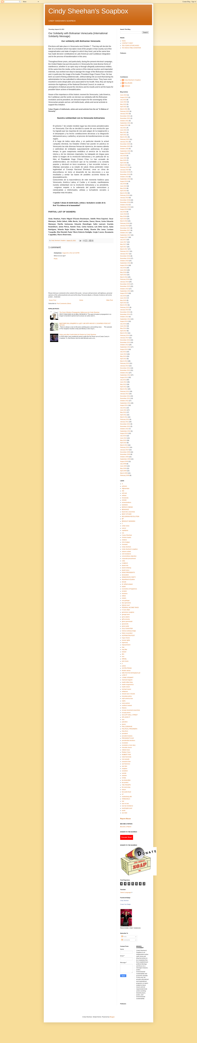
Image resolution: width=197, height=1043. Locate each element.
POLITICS (125, 731)
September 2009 (125, 459)
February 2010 (124, 447)
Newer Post (52, 300)
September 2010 (125, 431)
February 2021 (124, 139)
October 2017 (124, 232)
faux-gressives (126, 603)
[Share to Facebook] (90, 240)
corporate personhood (129, 558)
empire (124, 598)
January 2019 (124, 197)
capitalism (125, 530)
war (123, 801)
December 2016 (125, 256)
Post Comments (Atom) (64, 303)
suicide (124, 773)
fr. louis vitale (126, 610)
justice (124, 666)
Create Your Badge (125, 904)
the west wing (126, 787)
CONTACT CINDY (127, 43)
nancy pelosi (126, 703)
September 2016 (125, 263)
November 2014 (125, 314)
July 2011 (123, 408)
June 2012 (123, 382)
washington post (127, 808)
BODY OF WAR (126, 514)
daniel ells (125, 565)
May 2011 (123, 412)
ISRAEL (124, 659)
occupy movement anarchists (131, 710)
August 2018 (124, 209)
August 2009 (124, 461)
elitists (124, 596)
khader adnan (126, 670)
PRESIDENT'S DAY (128, 738)
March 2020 (124, 165)
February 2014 (124, 335)
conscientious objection (129, 556)
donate (124, 582)
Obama (124, 708)
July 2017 (123, 239)
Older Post (109, 300)
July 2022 (123, 99)
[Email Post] (80, 240)
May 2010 (123, 440)
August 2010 (124, 433)
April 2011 (123, 415)
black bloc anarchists (128, 512)
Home (81, 300)
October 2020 (124, 148)
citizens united (126, 551)
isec (123, 656)
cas (123, 533)
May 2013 (123, 356)
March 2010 (124, 445)
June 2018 (123, 214)
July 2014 (123, 324)
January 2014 (124, 338)
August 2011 (124, 405)
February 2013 (124, 363)
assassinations (126, 502)
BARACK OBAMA (127, 507)
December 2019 (125, 172)
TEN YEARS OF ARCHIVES (130, 45)
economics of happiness (129, 589)
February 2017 (124, 251)
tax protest (125, 782)
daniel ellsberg (126, 568)
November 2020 (125, 146)
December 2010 (125, 424)
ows (123, 719)
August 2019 (124, 181)
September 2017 (125, 235)
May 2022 (123, 104)
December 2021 (125, 116)
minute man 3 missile (128, 694)
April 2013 (123, 358)
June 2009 (123, 466)
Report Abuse (125, 818)
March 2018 (124, 221)
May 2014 (123, 328)
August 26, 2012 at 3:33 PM (70, 253)
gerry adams (126, 617)
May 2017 (123, 244)
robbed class (126, 750)
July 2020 (123, 155)
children (124, 540)
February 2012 (124, 391)
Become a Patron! (125, 826)
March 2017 (124, 249)
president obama (127, 736)
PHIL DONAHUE (127, 726)
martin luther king (127, 682)
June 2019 (123, 186)
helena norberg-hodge (129, 631)
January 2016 (124, 282)
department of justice (128, 579)
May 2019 (123, 188)
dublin (124, 586)
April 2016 (123, 274)
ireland (124, 652)
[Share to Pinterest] (92, 240)
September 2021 (125, 123)
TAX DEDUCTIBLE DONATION (131, 48)
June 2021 (123, 130)
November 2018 (125, 202)
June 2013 (123, 354)
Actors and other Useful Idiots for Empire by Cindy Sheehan (77, 334)
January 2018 (124, 226)
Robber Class (126, 752)
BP (123, 519)
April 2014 (123, 331)
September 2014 (125, 319)
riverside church (127, 747)
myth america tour (127, 698)
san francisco (126, 764)
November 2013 (125, 342)
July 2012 (123, 380)
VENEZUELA (126, 799)
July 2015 (123, 296)
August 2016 (124, 265)
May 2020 (123, 160)
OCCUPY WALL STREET (130, 715)
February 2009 (124, 475)
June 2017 (123, 242)
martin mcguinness (128, 684)
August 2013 (124, 349)
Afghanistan (125, 488)
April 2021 (123, 135)
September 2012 (125, 375)
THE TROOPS (126, 785)
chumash (125, 544)
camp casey (125, 526)
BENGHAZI (125, 509)
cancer (124, 528)
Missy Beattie (128, 83)
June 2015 (123, 298)
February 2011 (124, 419)
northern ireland (127, 705)
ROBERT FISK (126, 754)
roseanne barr (126, 761)
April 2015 (123, 303)
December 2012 (125, 368)
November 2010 (125, 426)
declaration (125, 575)
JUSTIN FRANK (127, 668)
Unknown (127, 86)
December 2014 (125, 312)
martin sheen (126, 687)
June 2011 (123, 410)
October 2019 (124, 177)
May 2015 (123, 300)
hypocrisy (125, 642)
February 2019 (124, 195)
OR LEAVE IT (126, 717)
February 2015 (124, 307)
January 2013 (124, 366)
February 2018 (124, 223)
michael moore (126, 689)
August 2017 (124, 237)
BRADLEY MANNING (128, 521)
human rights (126, 640)
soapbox (124, 768)
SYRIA (124, 778)
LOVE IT (124, 675)
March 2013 (124, 361)
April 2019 (123, 190)
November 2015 (125, 286)
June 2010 (123, 438)
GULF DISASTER (127, 628)
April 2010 (123, 443)
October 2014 (124, 316)
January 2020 (124, 170)
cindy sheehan (126, 547)
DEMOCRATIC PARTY (129, 577)
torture (124, 789)
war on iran (125, 803)
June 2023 (123, 95)
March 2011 (123, 417)
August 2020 (124, 153)
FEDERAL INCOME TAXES (130, 607)
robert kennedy (126, 757)
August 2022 (124, 97)
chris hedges (126, 542)
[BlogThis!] (86, 240)
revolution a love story (128, 745)
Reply (55, 258)
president (125, 733)
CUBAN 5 (125, 563)
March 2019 (124, 193)
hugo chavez (126, 638)
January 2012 (124, 394)
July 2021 (123, 128)
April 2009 (123, 471)
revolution (125, 743)
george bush (126, 614)
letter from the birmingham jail (131, 673)
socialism (125, 771)
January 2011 (124, 422)
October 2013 (124, 345)
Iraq (123, 647)
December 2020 (125, 144)
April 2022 (123, 106)
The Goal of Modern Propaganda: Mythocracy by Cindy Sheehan (79, 312)
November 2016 (125, 258)
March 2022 (124, 109)
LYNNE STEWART (127, 677)
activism (124, 486)
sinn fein (124, 766)
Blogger (112, 1017)
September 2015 (125, 291)
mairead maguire (127, 680)
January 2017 (124, 254)
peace (124, 724)
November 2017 (125, 230)
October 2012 (124, 373)
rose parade (125, 759)
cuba (123, 561)
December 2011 (125, 396)
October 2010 (124, 429)
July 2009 (123, 464)
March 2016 (124, 277)
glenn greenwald (127, 621)
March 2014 (124, 333)
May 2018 (123, 216)
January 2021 (124, 141)
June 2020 (123, 158)
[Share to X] (88, 240)
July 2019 (123, 183)
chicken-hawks (126, 537)
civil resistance (126, 554)
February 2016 (124, 279)
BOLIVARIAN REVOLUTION (130, 516)
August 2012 (124, 377)
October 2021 (124, 121)
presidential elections (128, 740)
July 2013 (123, 352)
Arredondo (125, 498)
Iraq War (124, 649)
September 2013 (125, 347)
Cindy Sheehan (124, 900)
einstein (124, 591)
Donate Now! (126, 837)
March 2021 (124, 137)
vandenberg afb (127, 796)
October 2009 (124, 457)
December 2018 (125, 200)
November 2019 (125, 174)
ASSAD (124, 500)
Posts (125, 936)
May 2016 (123, 272)
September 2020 (125, 151)
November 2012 (125, 370)
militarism (125, 691)
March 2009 (124, 473)
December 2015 (125, 284)
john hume (125, 661)
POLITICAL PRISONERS (129, 729)
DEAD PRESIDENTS (128, 572)
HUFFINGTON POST (128, 635)
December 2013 (125, 340)
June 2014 (123, 326)
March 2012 (124, 389)
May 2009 (123, 468)
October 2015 (124, 289)
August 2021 (124, 125)
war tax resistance (127, 806)
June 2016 (123, 270)
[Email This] (84, 240)
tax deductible (126, 780)
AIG (123, 491)
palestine (125, 722)
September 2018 (125, 207)
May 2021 (123, 132)
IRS (123, 654)
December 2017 (125, 228)
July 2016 (123, 268)
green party (125, 626)
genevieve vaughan (128, 612)
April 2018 (123, 219)
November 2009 (125, 454)
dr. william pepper (127, 584)
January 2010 (124, 450)
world (123, 810)
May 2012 (123, 384)
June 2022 (123, 102)
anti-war (124, 493)
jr (122, 663)
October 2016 (124, 261)
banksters (125, 505)
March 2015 (124, 305)
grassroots (125, 624)
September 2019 (125, 179)
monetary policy (127, 696)
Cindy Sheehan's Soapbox (88, 11)
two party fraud (126, 792)
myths (124, 701)
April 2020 (123, 163)
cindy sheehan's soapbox (130, 549)
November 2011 (125, 398)
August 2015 (124, 293)
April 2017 (123, 247)
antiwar (124, 495)
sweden (124, 775)
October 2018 (124, 205)
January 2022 (124, 113)
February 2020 (124, 167)
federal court (126, 605)
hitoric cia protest (127, 633)
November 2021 (125, 118)
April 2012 (123, 387)
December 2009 (125, 452)
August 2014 (124, 321)
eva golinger (126, 600)
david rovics (125, 570)
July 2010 (123, 436)
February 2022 (124, 111)
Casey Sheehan (127, 535)
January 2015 (124, 310)
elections (124, 593)
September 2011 (125, 403)
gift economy (126, 619)
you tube (124, 813)
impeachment (126, 645)
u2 (122, 794)
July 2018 (123, 212)
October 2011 (124, 400)
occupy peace (126, 712)
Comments (126, 940)
